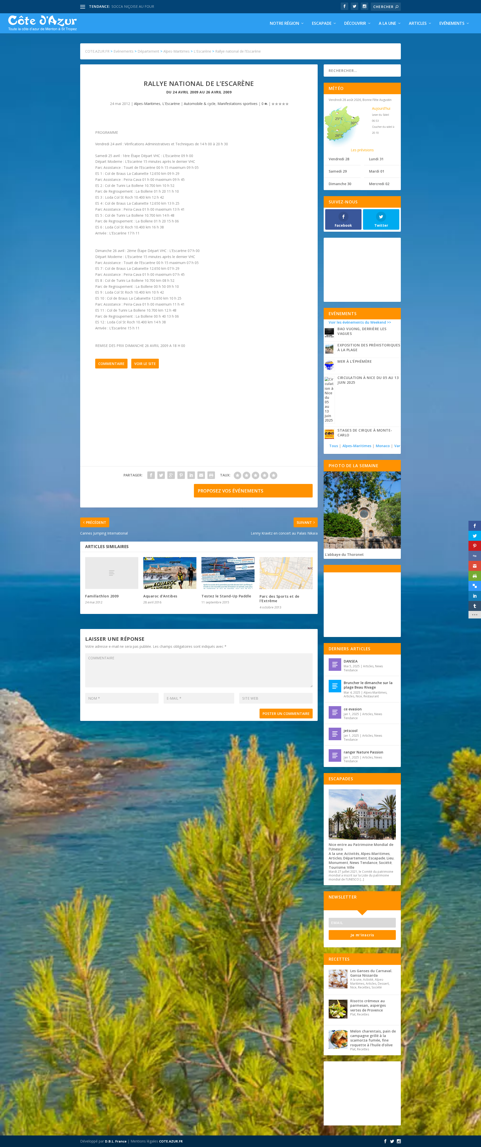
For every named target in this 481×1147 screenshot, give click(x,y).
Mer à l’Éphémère (354, 361)
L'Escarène (171, 103)
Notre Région (284, 23)
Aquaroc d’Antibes (160, 596)
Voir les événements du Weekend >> (360, 322)
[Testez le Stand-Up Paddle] (228, 573)
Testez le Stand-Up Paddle (226, 596)
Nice (359, 696)
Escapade (321, 23)
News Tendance (363, 862)
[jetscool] (335, 734)
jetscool (350, 730)
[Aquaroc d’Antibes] (169, 573)
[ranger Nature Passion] (335, 755)
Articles (418, 23)
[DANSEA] (335, 664)
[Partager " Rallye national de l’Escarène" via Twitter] (161, 475)
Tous (334, 445)
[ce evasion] (335, 712)
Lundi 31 (376, 159)
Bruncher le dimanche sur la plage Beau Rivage (368, 685)
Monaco (383, 445)
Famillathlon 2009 (102, 596)
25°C (339, 118)
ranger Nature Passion (363, 752)
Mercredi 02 (379, 183)
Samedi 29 (338, 171)
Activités (351, 853)
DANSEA (350, 661)
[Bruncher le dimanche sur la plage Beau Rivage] (335, 686)
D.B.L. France (116, 1141)
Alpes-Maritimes (147, 103)
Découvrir (355, 23)
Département (355, 858)
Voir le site (145, 363)
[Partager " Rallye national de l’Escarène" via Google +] (171, 475)
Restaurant (371, 696)
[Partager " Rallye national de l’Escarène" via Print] (211, 475)
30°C (354, 122)
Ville (350, 867)
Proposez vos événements (230, 491)
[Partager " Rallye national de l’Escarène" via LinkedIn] (191, 475)
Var (397, 445)
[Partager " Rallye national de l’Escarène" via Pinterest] (181, 475)
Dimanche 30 (340, 183)
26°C (339, 135)
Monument (338, 862)
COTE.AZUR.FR (171, 1141)
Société (385, 862)
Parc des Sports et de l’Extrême (279, 598)
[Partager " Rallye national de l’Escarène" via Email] (201, 475)
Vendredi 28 (339, 159)
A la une (387, 23)
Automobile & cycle (199, 103)
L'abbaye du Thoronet (344, 554)
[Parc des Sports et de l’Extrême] (286, 573)
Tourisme (337, 867)
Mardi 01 (376, 171)
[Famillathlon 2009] (111, 573)
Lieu (390, 858)
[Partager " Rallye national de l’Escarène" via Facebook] (151, 475)
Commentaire (111, 363)
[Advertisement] (198, 425)
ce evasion (353, 709)
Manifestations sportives (237, 103)
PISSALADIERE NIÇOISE (130, 6)
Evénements (451, 23)
